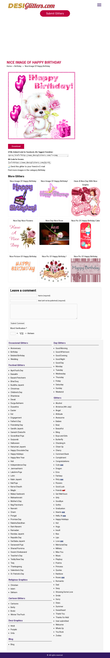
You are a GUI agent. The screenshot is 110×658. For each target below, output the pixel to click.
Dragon (59, 468)
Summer (59, 606)
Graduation (60, 508)
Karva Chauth (16, 487)
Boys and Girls (61, 436)
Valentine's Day (17, 570)
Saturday (59, 385)
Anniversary (16, 348)
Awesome (60, 418)
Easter (13, 410)
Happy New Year (18, 458)
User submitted (62, 621)
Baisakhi (14, 374)
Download (16, 146)
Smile (58, 596)
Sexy (58, 588)
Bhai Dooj (15, 381)
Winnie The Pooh (18, 614)
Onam (13, 512)
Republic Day (16, 537)
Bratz (13, 611)
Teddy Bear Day (17, 559)
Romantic (60, 581)
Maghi (13, 490)
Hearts (58, 512)
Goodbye (59, 501)
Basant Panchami (18, 378)
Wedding (14, 359)
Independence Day (18, 465)
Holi (12, 461)
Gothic (58, 505)
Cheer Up (59, 447)
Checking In (60, 443)
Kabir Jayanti (16, 479)
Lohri (13, 476)
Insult (58, 530)
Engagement (16, 418)
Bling (58, 432)
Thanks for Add (62, 617)
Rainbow (59, 574)
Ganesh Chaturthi (18, 432)
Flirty (58, 479)
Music (58, 556)
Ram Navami (16, 527)
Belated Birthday (18, 355)
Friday (58, 381)
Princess (59, 566)
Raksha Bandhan (18, 523)
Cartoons (14, 604)
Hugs (58, 527)
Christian (14, 585)
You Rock (60, 632)
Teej (12, 563)
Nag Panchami (17, 505)
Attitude (59, 414)
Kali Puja (14, 483)
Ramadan (15, 530)
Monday (59, 366)
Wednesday (61, 374)
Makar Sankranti (18, 494)
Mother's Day (16, 501)
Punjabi (14, 629)
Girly (57, 497)
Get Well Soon (61, 494)
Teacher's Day (16, 556)
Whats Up (60, 628)
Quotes (59, 570)
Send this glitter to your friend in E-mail (28, 166)
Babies (58, 421)
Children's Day (16, 392)
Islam (13, 589)
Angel (58, 410)
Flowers (59, 483)
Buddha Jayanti (17, 385)
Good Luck (60, 487)
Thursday (60, 377)
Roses (58, 577)
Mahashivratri (16, 497)
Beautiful (59, 429)
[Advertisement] (55, 39)
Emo (58, 472)
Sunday (59, 388)
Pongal (13, 516)
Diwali (13, 399)
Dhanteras (15, 396)
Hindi (13, 626)
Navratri (14, 508)
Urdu (13, 633)
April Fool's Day (17, 370)
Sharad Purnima (17, 548)
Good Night (60, 359)
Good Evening (61, 355)
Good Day (60, 363)
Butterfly (59, 439)
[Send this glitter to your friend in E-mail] (9, 166)
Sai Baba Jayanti (18, 541)
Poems (59, 563)
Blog (12, 644)
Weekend (60, 392)
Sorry (58, 599)
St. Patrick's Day (17, 574)
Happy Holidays (17, 454)
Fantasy (59, 476)
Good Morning (61, 348)
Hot (57, 523)
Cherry (58, 450)
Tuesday (59, 370)
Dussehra (15, 407)
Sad (57, 585)
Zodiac (58, 635)
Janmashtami (17, 468)
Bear (58, 425)
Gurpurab (15, 439)
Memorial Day (61, 545)
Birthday (17, 66)
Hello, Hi (59, 516)
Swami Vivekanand (19, 552)
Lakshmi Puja (16, 472)
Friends (59, 490)
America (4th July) (63, 407)
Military (59, 548)
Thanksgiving (16, 566)
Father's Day (16, 421)
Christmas (15, 389)
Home (9, 66)
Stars (58, 603)
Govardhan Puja (17, 436)
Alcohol (59, 403)
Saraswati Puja (17, 545)
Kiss (57, 534)
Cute (58, 465)
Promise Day (16, 519)
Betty (13, 607)
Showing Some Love (64, 592)
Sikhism (14, 592)
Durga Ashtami (17, 403)
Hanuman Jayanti (18, 447)
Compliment (61, 458)
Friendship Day (17, 425)
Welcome (60, 625)
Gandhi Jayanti (17, 429)
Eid (12, 414)
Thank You (60, 614)
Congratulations (62, 461)
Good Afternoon (62, 352)
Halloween (15, 443)
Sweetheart (61, 610)
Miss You (59, 552)
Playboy (59, 559)
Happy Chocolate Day (20, 450)
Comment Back (62, 454)
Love (58, 541)
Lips (57, 537)
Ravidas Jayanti (17, 534)
